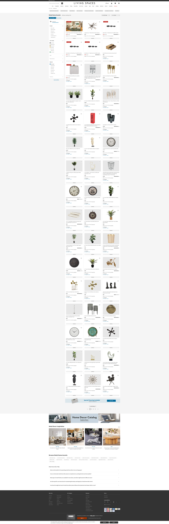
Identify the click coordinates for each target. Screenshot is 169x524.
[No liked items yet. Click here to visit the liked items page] (115, 3)
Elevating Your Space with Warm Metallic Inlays (57, 448)
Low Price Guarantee (69, 500)
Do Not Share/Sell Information (89, 510)
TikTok (116, 502)
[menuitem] (118, 3)
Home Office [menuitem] (76, 6)
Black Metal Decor (66, 459)
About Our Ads (87, 503)
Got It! (114, 522)
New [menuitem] (52, 6)
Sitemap (58, 504)
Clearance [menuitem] (115, 6)
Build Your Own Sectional (89, 506)
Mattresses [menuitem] (66, 6)
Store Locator (105, 495)
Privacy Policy (70, 522)
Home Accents (55, 8)
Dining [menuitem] (71, 6)
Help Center (50, 495)
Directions (50, 498)
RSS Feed (119, 502)
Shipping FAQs (50, 501)
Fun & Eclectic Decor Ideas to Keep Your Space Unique (93, 448)
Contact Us (50, 497)
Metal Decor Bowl (52, 459)
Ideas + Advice (87, 497)
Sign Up (82, 518)
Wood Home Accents (77, 457)
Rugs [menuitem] (90, 6)
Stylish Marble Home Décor (94, 457)
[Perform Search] (62, 3)
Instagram (110, 502)
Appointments (106, 497)
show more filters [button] (56, 79)
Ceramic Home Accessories (112, 457)
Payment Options (59, 497)
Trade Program (87, 500)
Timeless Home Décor (59, 459)
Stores (119, 0)
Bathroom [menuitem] (101, 6)
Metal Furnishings (52, 461)
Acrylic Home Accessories (93, 459)
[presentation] (105, 15)
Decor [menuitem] (93, 6)
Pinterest (104, 502)
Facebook (107, 502)
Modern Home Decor (110, 459)
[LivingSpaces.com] (84, 3)
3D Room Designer (88, 504)
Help (110, 0)
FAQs (49, 500)
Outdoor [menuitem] (86, 6)
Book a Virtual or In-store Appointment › (54, 0)
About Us (68, 495)
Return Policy (58, 501)
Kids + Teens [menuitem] (81, 6)
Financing (58, 498)
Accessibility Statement (70, 503)
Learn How (75, 56)
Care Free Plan (87, 495)
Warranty (58, 500)
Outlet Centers (69, 501)
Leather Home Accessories (85, 457)
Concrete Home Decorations (61, 457)
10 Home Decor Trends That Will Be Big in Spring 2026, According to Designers (111, 448)
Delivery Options (114, 0)
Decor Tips (57, 446)
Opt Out (104, 522)
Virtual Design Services (88, 509)
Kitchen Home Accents (74, 459)
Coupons (87, 498)
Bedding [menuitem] (97, 6)
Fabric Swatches (88, 507)
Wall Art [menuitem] (106, 6)
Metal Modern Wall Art (70, 457)
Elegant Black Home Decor (102, 459)
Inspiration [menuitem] (110, 6)
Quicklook (74, 38)
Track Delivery (50, 503)
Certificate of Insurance (59, 503)
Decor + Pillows (50, 8)
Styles (112, 446)
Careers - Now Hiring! (70, 498)
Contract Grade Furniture (89, 501)
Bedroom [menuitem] (62, 6)
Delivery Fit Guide (59, 495)
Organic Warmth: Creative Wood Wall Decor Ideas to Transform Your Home (75, 448)
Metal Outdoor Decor (52, 457)
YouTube (113, 502)
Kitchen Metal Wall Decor (104, 457)
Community (68, 497)
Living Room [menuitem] (57, 6)
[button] (79, 34)
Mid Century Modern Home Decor (83, 459)
